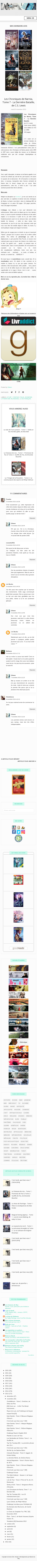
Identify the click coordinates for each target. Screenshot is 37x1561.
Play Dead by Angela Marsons (13, 1347)
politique (23, 1138)
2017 (7, 1383)
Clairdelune (10, 697)
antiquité (20, 1106)
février (9, 1536)
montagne (22, 1129)
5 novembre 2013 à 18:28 (13, 501)
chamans (25, 1109)
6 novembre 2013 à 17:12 (13, 653)
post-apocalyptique (11, 1141)
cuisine (26, 1113)
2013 (7, 1393)
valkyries (26, 1154)
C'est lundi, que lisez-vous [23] (22, 1272)
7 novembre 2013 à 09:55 (18, 634)
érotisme (24, 1160)
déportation (8, 1119)
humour (7, 1129)
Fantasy (16, 397)
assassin (17, 1109)
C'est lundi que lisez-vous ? (13, 1322)
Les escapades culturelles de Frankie (17, 1340)
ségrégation (14, 1151)
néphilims (7, 1138)
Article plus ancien (26, 761)
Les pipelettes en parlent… (14, 1330)
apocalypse (8, 1109)
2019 (7, 1378)
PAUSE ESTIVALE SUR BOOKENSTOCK (17, 1337)
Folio (22, 397)
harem (23, 1125)
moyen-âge (8, 1132)
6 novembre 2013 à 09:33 (13, 586)
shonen (6, 1148)
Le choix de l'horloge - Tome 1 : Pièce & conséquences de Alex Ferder (22, 1206)
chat (5, 1113)
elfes (17, 1119)
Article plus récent (10, 759)
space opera (24, 1148)
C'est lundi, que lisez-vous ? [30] (17, 1470)
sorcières (14, 1148)
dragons (13, 1116)
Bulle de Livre (9, 1324)
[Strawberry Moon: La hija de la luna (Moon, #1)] (18, 922)
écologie (15, 1160)
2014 (7, 1391)
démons (29, 1116)
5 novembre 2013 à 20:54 (13, 545)
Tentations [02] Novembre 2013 (16, 1521)
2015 (7, 1388)
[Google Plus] (19, 392)
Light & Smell (9, 1310)
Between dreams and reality (14, 1345)
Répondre (32, 518)
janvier (9, 1539)
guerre (6, 1125)
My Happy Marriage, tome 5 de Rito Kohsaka (18, 1318)
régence (22, 1144)
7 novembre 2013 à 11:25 (18, 677)
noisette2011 (10, 543)
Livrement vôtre (10, 1556)
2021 (7, 1373)
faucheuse (17, 1122)
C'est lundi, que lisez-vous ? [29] (17, 1499)
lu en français (25, 399)
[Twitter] (11, 392)
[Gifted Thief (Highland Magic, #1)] (18, 906)
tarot (23, 1151)
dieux (6, 1116)
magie (14, 1129)
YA (19, 1103)
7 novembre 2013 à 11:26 (18, 716)
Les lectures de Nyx (11, 1305)
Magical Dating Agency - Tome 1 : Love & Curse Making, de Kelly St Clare (22, 1217)
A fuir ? (9, 397)
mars (8, 1534)
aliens (6, 1106)
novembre (10, 1399)
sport (6, 1151)
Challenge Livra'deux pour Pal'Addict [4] (19, 1504)
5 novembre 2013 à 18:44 (18, 525)
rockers (14, 1144)
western (22, 1157)
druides (21, 1116)
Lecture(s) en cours (18, 853)
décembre (10, 1396)
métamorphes (17, 1135)
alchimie (25, 1103)
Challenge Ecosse (12, 1472)
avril (8, 1531)
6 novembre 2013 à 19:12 (13, 699)
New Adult (12, 1103)
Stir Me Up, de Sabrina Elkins (16, 1450)
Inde (20, 1100)
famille (23, 1119)
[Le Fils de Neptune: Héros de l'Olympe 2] (18, 884)
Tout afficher (31, 1355)
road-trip (24, 1141)
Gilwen (13, 523)
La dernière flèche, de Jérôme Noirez (18, 1458)
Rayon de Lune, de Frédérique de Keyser (20, 1411)
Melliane (9, 651)
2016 (7, 1386)
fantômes (7, 1122)
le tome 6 (18, 196)
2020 (7, 1375)
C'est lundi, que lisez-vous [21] (22, 1249)
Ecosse (14, 1100)
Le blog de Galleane (12, 1316)
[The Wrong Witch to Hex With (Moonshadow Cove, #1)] (18, 867)
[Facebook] (15, 392)
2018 (7, 1381)
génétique (14, 1125)
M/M (5, 1103)
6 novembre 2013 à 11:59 (18, 613)
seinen (29, 1144)
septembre (10, 1526)
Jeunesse (28, 397)
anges (12, 1106)
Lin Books (9, 584)
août (8, 1529)
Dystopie (7, 1100)
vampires (7, 1157)
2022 (7, 1370)
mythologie (18, 1132)
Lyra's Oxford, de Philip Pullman (17, 1501)
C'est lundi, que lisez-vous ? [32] (17, 1421)
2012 (7, 1542)
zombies (7, 1160)
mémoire (7, 1135)
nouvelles (27, 1135)
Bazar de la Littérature (12, 1349)
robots (6, 1144)
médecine (28, 1132)
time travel (8, 1154)
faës (24, 1122)
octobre (9, 1524)
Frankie (8, 499)
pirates (15, 1138)
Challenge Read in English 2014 (17, 1433)
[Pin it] (23, 392)
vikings (14, 1157)
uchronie (17, 1154)
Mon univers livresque (12, 1320)
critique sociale (16, 1113)
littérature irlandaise (10, 399)
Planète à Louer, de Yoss (14, 1435)
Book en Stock (10, 1336)
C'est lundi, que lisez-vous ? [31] (17, 1448)
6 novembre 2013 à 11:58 (18, 567)
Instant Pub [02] (12, 1413)
